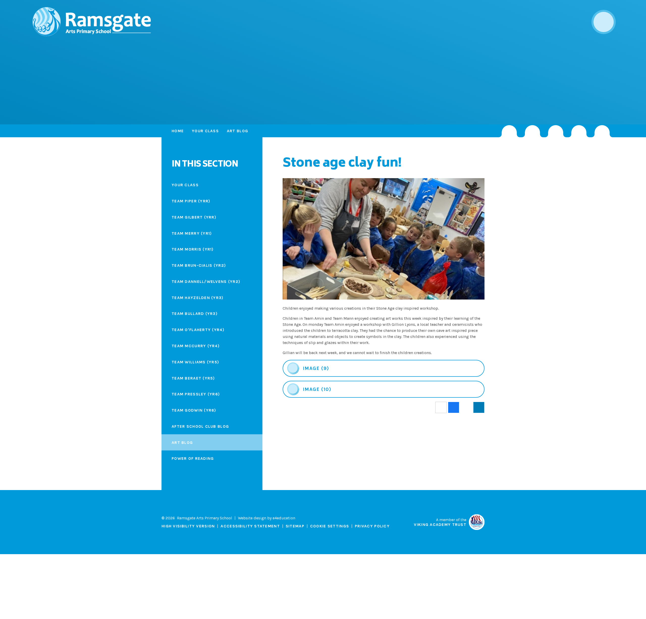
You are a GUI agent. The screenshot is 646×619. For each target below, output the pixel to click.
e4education (284, 518)
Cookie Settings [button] (329, 526)
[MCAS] (602, 131)
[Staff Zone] (578, 131)
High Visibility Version (188, 526)
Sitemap (295, 526)
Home (178, 130)
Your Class (205, 130)
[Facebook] (555, 131)
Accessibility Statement (250, 526)
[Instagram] (509, 131)
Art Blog (237, 130)
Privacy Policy (372, 526)
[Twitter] (532, 131)
